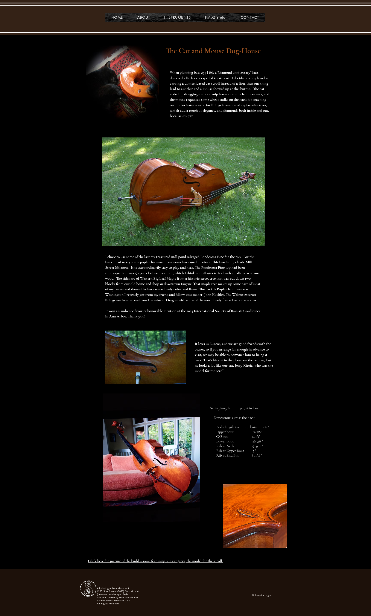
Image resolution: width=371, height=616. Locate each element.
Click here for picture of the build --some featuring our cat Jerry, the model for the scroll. (155, 560)
